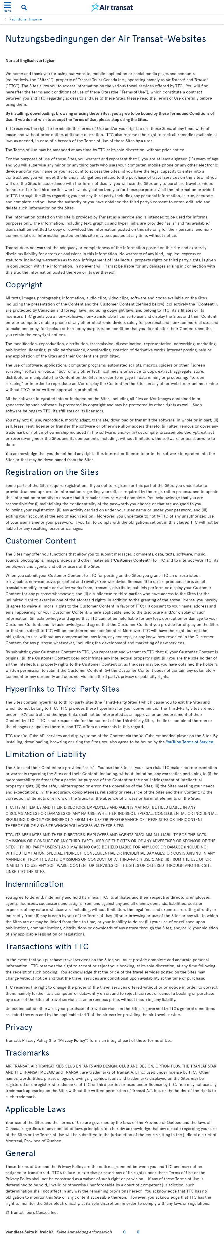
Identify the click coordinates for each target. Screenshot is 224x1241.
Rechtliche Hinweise (25, 19)
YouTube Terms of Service (189, 741)
